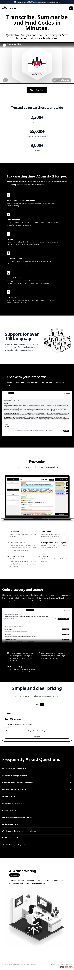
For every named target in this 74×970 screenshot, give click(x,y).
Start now (37, 737)
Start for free (37, 89)
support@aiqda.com (65, 965)
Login (71, 8)
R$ (37, 704)
